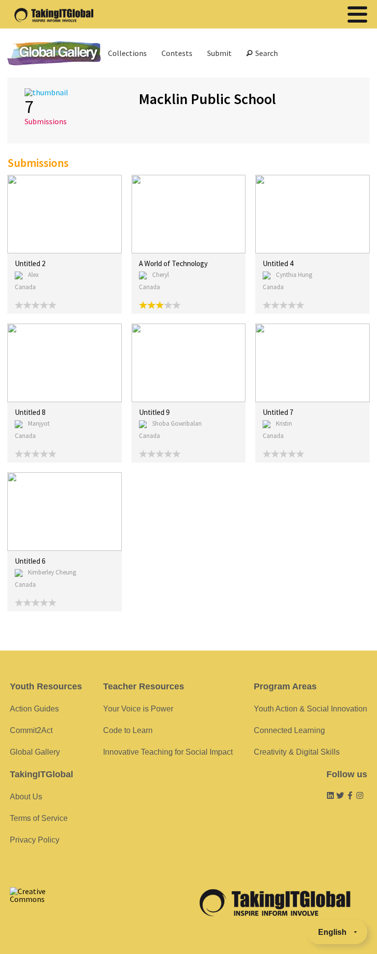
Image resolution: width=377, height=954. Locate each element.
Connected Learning (289, 730)
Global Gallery (54, 53)
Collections (127, 53)
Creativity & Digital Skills (297, 752)
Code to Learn (128, 730)
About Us (26, 796)
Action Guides (34, 709)
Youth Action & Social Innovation (310, 709)
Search (265, 53)
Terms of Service (39, 818)
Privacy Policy (34, 840)
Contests (177, 53)
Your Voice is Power (138, 709)
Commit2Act (31, 730)
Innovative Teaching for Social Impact (168, 752)
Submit (219, 53)
